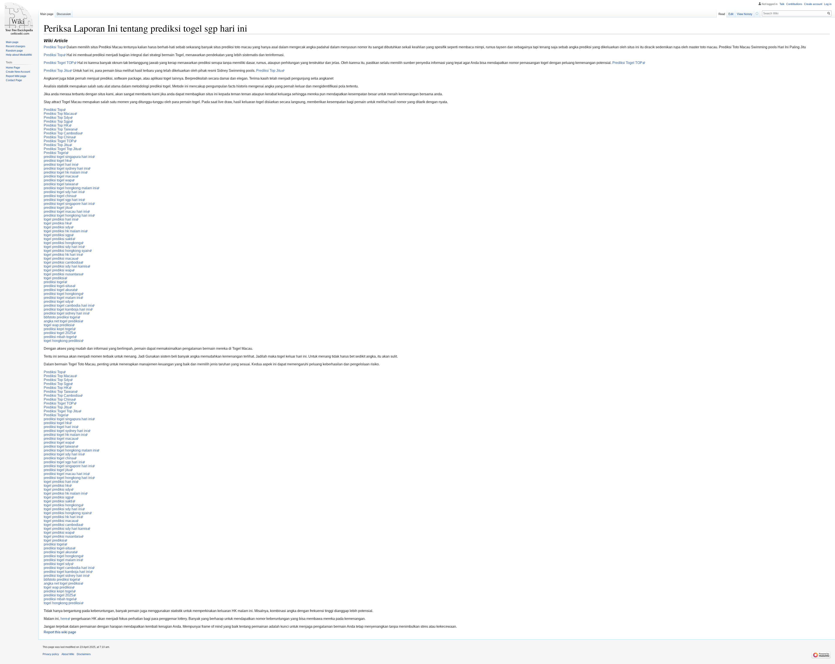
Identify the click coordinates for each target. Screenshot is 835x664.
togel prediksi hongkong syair (66, 251)
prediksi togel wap (58, 180)
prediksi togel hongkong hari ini (68, 215)
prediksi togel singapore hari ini (68, 204)
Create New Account (18, 71)
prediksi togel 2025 (58, 333)
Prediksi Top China (58, 137)
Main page (46, 14)
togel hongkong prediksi (62, 341)
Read (721, 14)
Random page (14, 50)
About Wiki (68, 654)
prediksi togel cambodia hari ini (68, 305)
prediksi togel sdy (57, 301)
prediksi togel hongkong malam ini (70, 188)
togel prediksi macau (60, 258)
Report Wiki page (16, 76)
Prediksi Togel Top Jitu (61, 149)
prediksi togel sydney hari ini (66, 168)
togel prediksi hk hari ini (62, 254)
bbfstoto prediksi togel (60, 317)
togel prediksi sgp (57, 235)
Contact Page (14, 80)
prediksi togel (54, 282)
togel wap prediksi (58, 325)
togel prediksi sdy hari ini (63, 247)
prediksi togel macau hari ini (65, 211)
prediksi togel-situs (58, 286)
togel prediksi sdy (57, 227)
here (63, 619)
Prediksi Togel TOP (59, 63)
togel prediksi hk (56, 223)
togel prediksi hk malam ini (64, 231)
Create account (813, 4)
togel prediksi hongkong (62, 243)
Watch (757, 13)
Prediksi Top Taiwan (59, 129)
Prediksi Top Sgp (57, 121)
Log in (828, 4)
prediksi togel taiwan (59, 184)
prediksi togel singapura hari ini (68, 157)
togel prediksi (54, 278)
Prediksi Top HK (56, 125)
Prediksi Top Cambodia (62, 133)
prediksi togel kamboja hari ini (67, 309)
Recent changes (15, 46)
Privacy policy (51, 654)
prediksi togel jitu (57, 207)
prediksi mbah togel (59, 337)
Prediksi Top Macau (59, 113)
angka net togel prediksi (62, 321)
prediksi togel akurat (59, 290)
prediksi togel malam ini (62, 297)
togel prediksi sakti (58, 239)
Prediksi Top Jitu (56, 70)
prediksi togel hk (56, 160)
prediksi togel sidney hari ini (65, 313)
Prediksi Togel (55, 153)
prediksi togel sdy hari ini (63, 192)
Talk (782, 4)
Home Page (13, 67)
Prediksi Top (53, 47)
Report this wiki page (60, 632)
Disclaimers (84, 654)
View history (744, 14)
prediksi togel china (59, 196)
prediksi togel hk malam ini (64, 172)
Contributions (794, 4)
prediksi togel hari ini (60, 164)
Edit (730, 14)
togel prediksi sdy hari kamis (65, 266)
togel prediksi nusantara (62, 274)
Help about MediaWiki (19, 54)
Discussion (64, 14)
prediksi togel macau (60, 176)
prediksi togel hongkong (62, 294)
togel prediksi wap (58, 270)
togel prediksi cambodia (62, 262)
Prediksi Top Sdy (57, 117)
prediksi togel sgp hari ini (63, 200)
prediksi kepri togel (58, 329)
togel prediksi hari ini (60, 219)
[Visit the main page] (19, 17)
